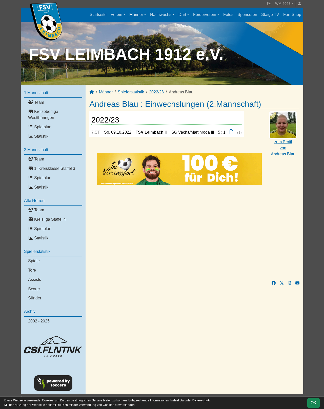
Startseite (98, 14)
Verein (116, 14)
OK (313, 403)
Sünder (34, 298)
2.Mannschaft (36, 150)
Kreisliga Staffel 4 (49, 219)
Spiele (34, 261)
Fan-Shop (292, 14)
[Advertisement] (194, 232)
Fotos (228, 14)
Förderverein (204, 14)
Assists (34, 279)
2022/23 (156, 92)
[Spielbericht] (231, 132)
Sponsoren (247, 14)
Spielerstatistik (37, 251)
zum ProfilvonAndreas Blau (283, 148)
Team (38, 102)
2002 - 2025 (39, 321)
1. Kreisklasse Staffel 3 (54, 168)
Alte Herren (34, 200)
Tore (32, 270)
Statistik (40, 136)
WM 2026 (283, 4)
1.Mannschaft (36, 93)
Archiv (29, 311)
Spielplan (42, 127)
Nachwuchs (160, 14)
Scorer (34, 289)
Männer (136, 14)
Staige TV (270, 14)
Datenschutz (201, 400)
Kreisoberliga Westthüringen (43, 114)
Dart (182, 14)
